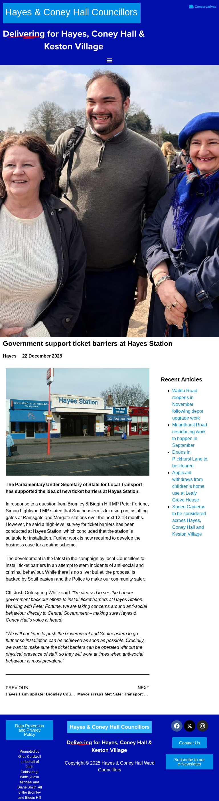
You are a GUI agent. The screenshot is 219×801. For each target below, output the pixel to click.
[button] (109, 60)
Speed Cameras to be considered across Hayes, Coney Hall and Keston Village (189, 520)
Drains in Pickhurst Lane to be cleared (189, 459)
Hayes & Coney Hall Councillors (71, 12)
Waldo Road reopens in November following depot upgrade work (187, 404)
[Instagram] (202, 726)
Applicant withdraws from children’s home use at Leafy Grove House (188, 486)
